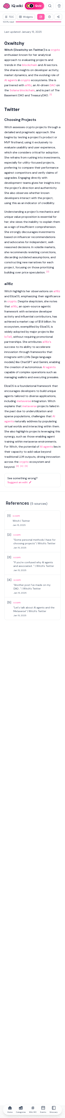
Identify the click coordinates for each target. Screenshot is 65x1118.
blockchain (29, 65)
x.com (16, 515)
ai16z (28, 85)
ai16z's (46, 342)
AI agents (10, 80)
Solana (14, 90)
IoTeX (8, 337)
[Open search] (49, 5)
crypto (55, 50)
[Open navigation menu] (59, 5)
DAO (53, 85)
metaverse (24, 401)
